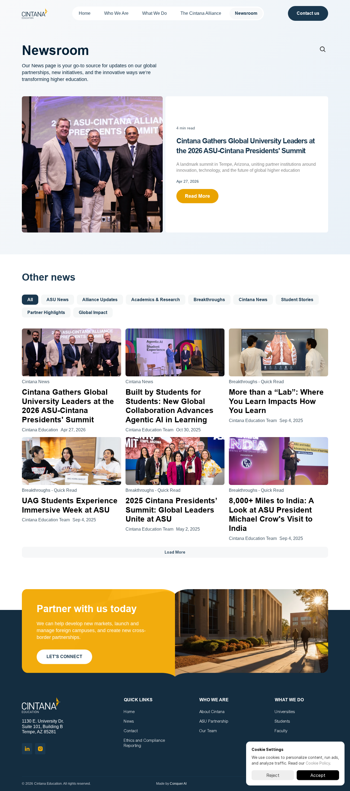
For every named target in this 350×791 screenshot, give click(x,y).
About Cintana (212, 711)
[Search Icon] (322, 49)
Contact (131, 730)
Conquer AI (178, 784)
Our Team (208, 730)
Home (129, 711)
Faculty (281, 730)
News (129, 721)
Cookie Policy (318, 763)
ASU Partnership (214, 721)
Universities (285, 711)
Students (282, 721)
